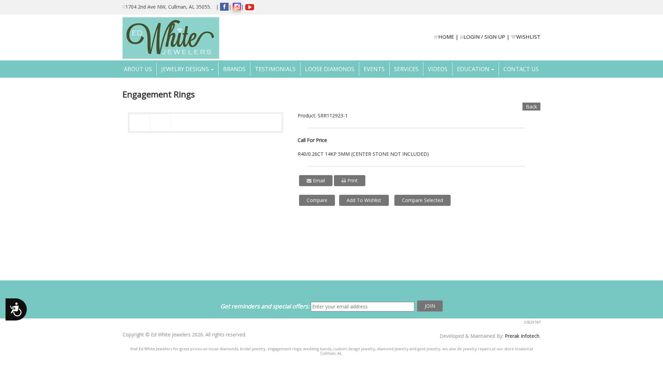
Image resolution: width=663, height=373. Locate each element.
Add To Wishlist (364, 200)
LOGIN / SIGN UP (484, 36)
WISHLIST (528, 36)
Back (531, 106)
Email (318, 180)
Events (374, 69)
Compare (317, 200)
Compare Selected (422, 200)
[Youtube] (249, 7)
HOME (446, 36)
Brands (234, 69)
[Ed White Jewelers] (171, 38)
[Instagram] (237, 6)
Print (352, 180)
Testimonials (275, 69)
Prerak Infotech (522, 336)
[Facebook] (224, 7)
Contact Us (521, 69)
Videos (438, 69)
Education (474, 69)
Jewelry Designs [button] (185, 69)
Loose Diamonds (329, 69)
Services (406, 69)
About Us (138, 69)
